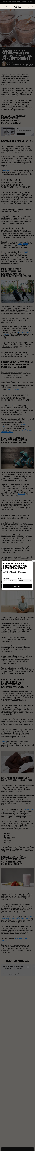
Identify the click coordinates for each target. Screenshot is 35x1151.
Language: (20, 578)
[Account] (29, 7)
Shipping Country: (7, 578)
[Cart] (32, 7)
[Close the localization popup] (33, 561)
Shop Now (17, 586)
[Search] (6, 7)
